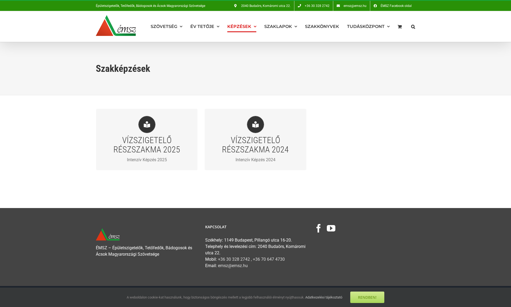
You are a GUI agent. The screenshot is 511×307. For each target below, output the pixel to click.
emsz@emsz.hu (233, 265)
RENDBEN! (367, 297)
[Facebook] (318, 228)
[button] (413, 26)
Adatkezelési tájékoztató (323, 297)
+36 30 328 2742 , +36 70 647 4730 (251, 259)
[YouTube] (331, 228)
